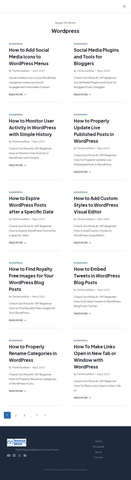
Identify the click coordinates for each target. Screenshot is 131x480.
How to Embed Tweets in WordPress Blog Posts (97, 275)
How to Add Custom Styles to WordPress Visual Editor (96, 204)
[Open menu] (124, 6)
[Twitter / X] (19, 455)
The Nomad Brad (20, 70)
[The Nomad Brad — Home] (37, 442)
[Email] (25, 455)
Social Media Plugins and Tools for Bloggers (96, 56)
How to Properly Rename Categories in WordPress (33, 353)
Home (98, 441)
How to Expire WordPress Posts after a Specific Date (31, 204)
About (98, 452)
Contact (98, 457)
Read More (17, 94)
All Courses (98, 446)
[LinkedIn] (14, 455)
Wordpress (16, 44)
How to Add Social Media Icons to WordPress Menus (29, 56)
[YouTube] (8, 455)
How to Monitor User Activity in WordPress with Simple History (32, 127)
